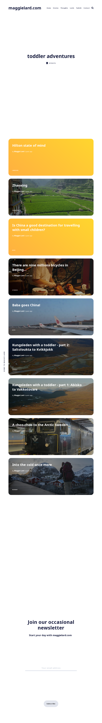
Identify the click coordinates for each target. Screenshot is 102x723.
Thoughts (64, 8)
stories (15, 290)
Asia (13, 250)
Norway (15, 489)
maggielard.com (24, 8)
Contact (87, 8)
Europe (14, 370)
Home (49, 8)
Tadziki (79, 8)
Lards (72, 8)
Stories (55, 8)
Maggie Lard (19, 151)
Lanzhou (15, 170)
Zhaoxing (15, 210)
